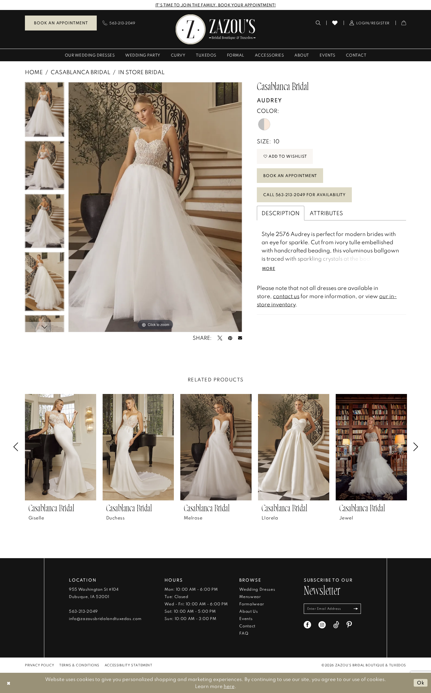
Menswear (250, 596)
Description (281, 213)
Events (245, 618)
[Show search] (318, 23)
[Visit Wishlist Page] (335, 22)
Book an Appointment (61, 23)
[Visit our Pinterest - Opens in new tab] (349, 625)
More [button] (268, 268)
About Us (248, 611)
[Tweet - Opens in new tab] (220, 338)
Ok (421, 683)
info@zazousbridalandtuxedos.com (105, 618)
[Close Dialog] (9, 683)
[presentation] (60, 447)
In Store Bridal (141, 72)
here (229, 686)
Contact (247, 626)
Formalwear (251, 604)
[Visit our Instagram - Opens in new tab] (322, 625)
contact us (286, 296)
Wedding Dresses (257, 589)
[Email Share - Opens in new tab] (240, 338)
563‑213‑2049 (83, 611)
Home (34, 72)
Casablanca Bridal (80, 72)
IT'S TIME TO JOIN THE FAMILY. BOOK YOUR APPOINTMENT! (215, 5)
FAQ (243, 633)
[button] (370, 23)
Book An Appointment (290, 175)
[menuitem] (61, 23)
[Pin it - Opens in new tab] (230, 338)
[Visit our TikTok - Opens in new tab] (336, 625)
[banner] (216, 29)
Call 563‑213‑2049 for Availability (304, 194)
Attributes (326, 213)
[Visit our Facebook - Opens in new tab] (307, 625)
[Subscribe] (356, 609)
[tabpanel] (44, 111)
